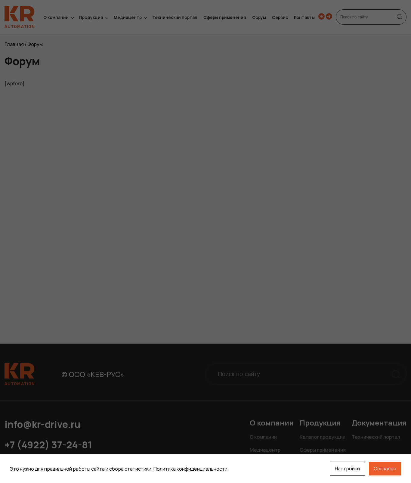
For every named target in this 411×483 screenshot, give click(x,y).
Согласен (385, 468)
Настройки (347, 468)
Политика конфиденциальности (190, 469)
